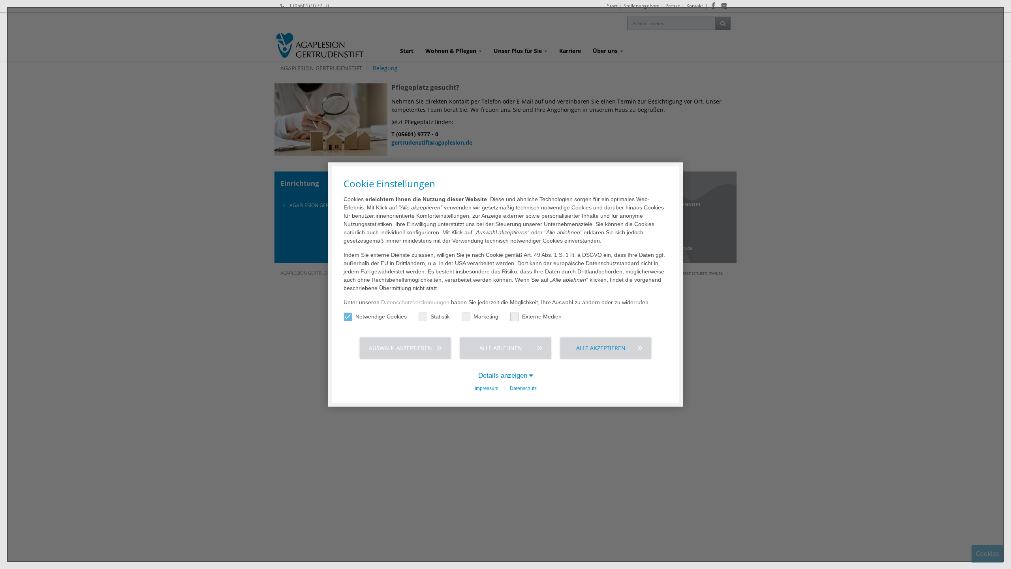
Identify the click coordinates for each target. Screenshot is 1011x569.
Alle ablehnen (500, 348)
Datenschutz (523, 388)
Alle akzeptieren (601, 348)
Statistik (440, 316)
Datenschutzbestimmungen (415, 302)
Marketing (486, 316)
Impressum (486, 388)
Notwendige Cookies (381, 316)
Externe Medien (542, 316)
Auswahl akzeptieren (400, 348)
